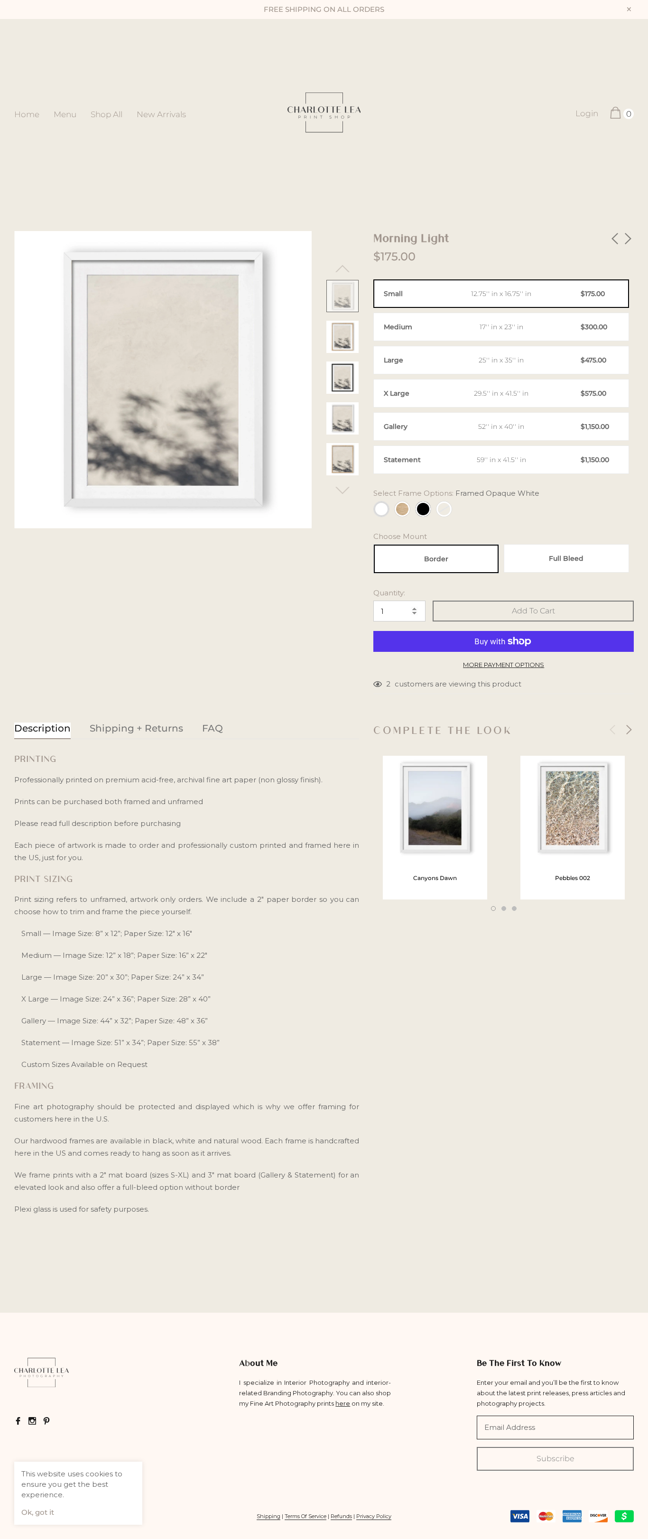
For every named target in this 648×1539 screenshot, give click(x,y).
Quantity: (389, 592)
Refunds (341, 1516)
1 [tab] (493, 908)
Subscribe (555, 1458)
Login (586, 113)
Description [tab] (42, 728)
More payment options (503, 664)
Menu (65, 114)
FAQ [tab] (212, 728)
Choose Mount (400, 536)
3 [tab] (514, 908)
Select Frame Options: (456, 493)
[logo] (324, 113)
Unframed (444, 509)
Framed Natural (402, 509)
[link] (342, 296)
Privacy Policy (373, 1516)
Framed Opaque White (381, 509)
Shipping (268, 1516)
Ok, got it (37, 1512)
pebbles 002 (572, 877)
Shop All (106, 114)
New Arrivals (161, 114)
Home (26, 114)
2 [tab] (503, 908)
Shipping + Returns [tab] (136, 728)
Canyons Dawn (435, 877)
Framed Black (423, 509)
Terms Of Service (305, 1516)
